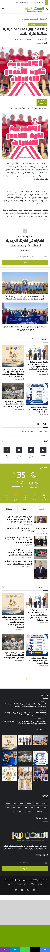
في (14, 807)
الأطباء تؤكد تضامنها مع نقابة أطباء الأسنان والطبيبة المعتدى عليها (17, 562)
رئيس (45, 807)
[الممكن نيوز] (34, 9)
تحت (14, 803)
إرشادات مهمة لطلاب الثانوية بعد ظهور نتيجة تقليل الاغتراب (38, 409)
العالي (21, 803)
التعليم (37, 803)
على (32, 807)
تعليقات (9, 509)
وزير (14, 811)
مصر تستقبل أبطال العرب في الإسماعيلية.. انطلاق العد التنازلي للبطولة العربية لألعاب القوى (19, 552)
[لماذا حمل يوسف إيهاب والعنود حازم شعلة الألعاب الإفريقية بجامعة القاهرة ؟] (25, 778)
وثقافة (21, 811)
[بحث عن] (47, 10)
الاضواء (44, 803)
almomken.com (9, 879)
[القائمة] (3, 10)
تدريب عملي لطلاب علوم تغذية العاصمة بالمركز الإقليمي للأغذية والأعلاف (13, 404)
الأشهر (41, 509)
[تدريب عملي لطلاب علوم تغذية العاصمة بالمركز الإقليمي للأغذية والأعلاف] (13, 391)
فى (19, 807)
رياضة (38, 807)
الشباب (29, 803)
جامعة (8, 803)
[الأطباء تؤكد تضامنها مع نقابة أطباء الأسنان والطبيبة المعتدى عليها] (40, 569)
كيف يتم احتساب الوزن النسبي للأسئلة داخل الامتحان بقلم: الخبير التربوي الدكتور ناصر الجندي (19, 519)
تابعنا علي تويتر (42, 818)
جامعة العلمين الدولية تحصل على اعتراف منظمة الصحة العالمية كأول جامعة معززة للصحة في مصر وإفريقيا (38, 366)
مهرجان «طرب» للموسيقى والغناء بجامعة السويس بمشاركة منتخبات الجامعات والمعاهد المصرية (13, 373)
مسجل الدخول (33, 431)
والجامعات (38, 811)
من (46, 811)
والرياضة (29, 811)
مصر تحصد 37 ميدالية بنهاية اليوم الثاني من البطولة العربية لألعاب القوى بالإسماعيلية (26, 529)
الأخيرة (25, 509)
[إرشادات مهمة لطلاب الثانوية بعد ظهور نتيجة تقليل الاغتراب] (37, 394)
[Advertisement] (25, 39)
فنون (25, 807)
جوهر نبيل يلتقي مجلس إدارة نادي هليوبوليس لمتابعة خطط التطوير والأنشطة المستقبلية (18, 540)
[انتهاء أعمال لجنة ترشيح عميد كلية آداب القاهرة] (40, 774)
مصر (8, 807)
